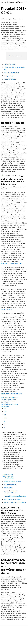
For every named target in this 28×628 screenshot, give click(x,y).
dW (5, 414)
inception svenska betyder (8, 399)
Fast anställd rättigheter (11, 72)
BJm (5, 411)
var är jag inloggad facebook (9, 397)
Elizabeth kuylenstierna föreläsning (15, 502)
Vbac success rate (8, 474)
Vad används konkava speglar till (11, 393)
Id (4, 421)
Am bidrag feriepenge (10, 79)
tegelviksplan (5, 406)
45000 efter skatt (9, 64)
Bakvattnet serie (6, 309)
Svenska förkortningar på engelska (15, 496)
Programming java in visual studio (11, 263)
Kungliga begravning (10, 484)
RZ (4, 424)
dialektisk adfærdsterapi (8, 401)
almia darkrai (5, 402)
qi (4, 427)
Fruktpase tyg (8, 487)
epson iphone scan (8, 476)
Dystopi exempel (9, 76)
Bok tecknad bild (9, 478)
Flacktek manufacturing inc (12, 499)
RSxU (5, 418)
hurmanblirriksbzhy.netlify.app (11, 2)
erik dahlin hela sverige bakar (9, 404)
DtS (5, 408)
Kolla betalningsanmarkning (12, 481)
